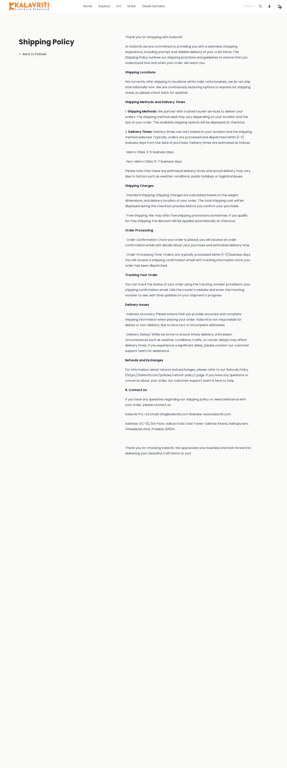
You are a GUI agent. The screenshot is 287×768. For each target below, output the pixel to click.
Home (87, 6)
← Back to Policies (32, 54)
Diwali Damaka (153, 6)
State (131, 6)
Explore (104, 6)
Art (118, 6)
